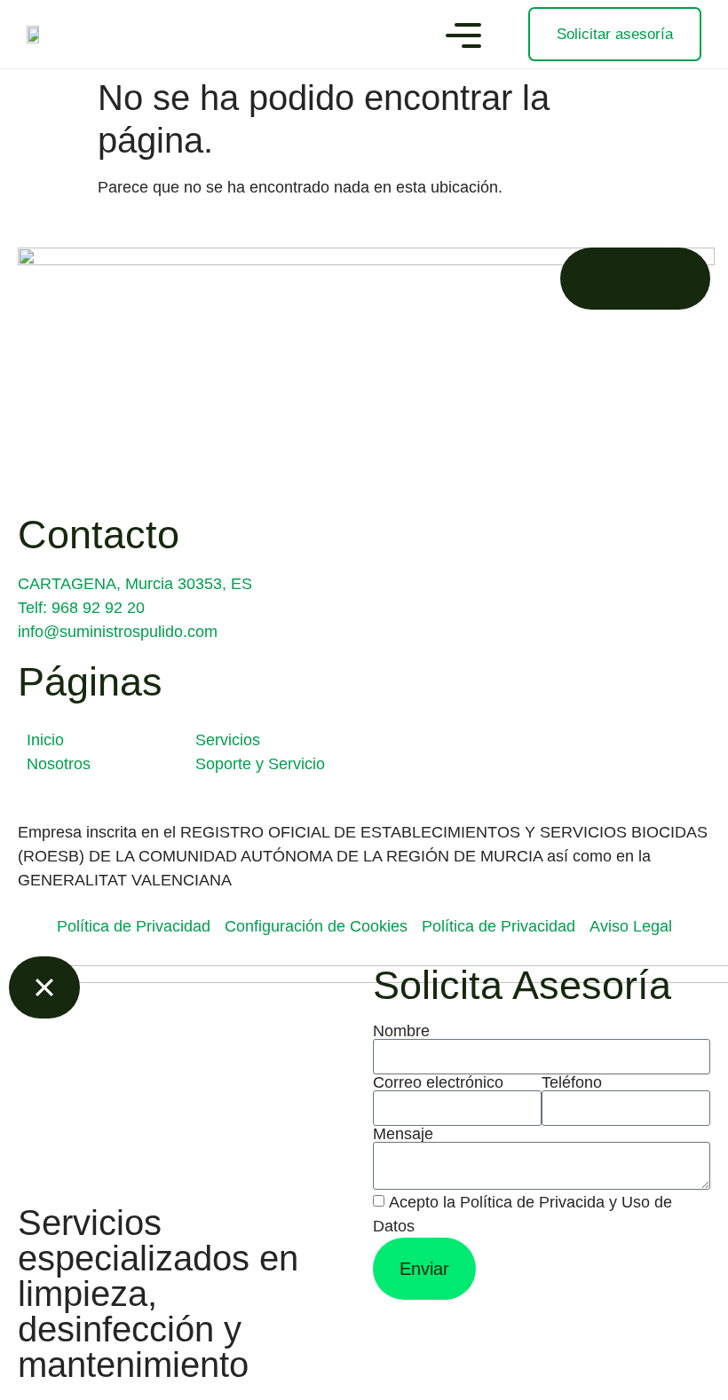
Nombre (401, 1031)
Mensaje (403, 1134)
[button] (463, 38)
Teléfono (572, 1082)
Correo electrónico (438, 1082)
